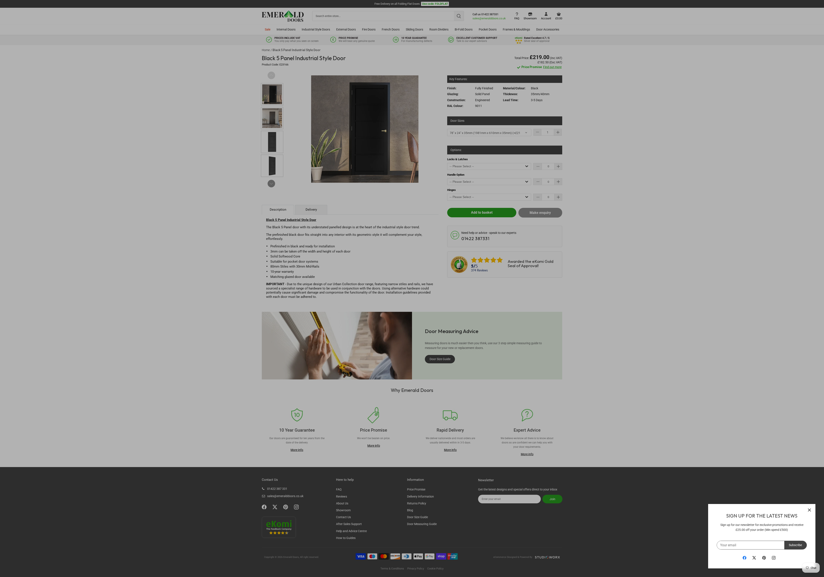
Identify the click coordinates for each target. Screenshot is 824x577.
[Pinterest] (764, 558)
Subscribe (795, 545)
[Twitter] (754, 558)
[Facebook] (744, 558)
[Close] (809, 510)
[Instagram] (774, 558)
